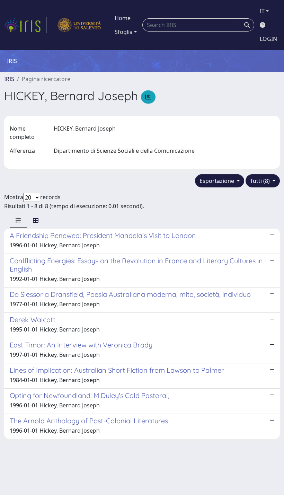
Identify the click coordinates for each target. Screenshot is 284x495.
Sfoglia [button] (124, 32)
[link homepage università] (79, 25)
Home (123, 18)
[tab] (18, 220)
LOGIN (268, 39)
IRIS (9, 79)
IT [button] (262, 11)
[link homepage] (25, 25)
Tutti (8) (260, 181)
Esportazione (217, 181)
